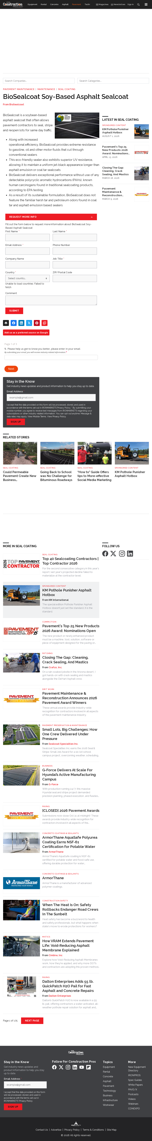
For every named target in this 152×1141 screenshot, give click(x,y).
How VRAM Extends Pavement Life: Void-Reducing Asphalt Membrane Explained (68, 945)
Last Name (60, 231)
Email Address (14, 245)
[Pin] (37, 323)
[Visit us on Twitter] (113, 553)
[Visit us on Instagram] (122, 553)
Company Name (14, 259)
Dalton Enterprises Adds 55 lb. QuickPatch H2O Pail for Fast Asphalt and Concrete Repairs (68, 986)
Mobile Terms (39, 416)
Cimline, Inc (55, 955)
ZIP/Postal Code (62, 272)
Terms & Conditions (93, 1129)
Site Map (112, 1129)
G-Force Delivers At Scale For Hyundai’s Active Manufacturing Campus (69, 774)
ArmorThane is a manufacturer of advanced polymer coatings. (67, 885)
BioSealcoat (16, 104)
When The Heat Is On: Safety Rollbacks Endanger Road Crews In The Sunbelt (70, 909)
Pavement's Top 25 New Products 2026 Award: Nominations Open (115, 150)
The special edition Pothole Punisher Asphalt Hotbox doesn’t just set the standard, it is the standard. (67, 608)
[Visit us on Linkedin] (130, 553)
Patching (47, 653)
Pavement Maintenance (18, 89)
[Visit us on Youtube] (81, 1067)
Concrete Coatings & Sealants (60, 833)
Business (47, 766)
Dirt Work (48, 689)
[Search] (138, 4)
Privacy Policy (59, 416)
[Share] (14, 323)
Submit (14, 310)
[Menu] (146, 4)
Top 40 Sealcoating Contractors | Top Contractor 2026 (70, 561)
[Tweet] (29, 323)
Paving (46, 806)
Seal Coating (66, 89)
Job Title (58, 259)
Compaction (49, 622)
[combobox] (39, 81)
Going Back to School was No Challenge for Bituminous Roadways (56, 476)
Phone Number (61, 245)
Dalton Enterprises (60, 995)
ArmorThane (56, 851)
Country (10, 272)
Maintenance (46, 89)
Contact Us (42, 1129)
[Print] (6, 323)
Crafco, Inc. (55, 667)
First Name (12, 231)
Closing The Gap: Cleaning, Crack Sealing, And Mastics (115, 171)
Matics (46, 937)
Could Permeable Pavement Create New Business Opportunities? (19, 476)
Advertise (56, 1129)
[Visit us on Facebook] (105, 553)
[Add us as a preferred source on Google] (45, 323)
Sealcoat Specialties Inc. (63, 743)
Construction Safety (55, 901)
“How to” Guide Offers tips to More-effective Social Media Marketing (94, 476)
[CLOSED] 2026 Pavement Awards (70, 810)
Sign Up (16, 421)
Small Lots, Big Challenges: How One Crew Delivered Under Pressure (69, 734)
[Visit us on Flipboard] (88, 1067)
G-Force (53, 784)
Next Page (32, 1020)
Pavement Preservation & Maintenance (64, 725)
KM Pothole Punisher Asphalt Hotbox (115, 131)
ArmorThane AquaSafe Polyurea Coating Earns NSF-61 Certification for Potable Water (69, 842)
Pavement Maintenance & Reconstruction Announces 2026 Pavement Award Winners (113, 192)
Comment (11, 293)
